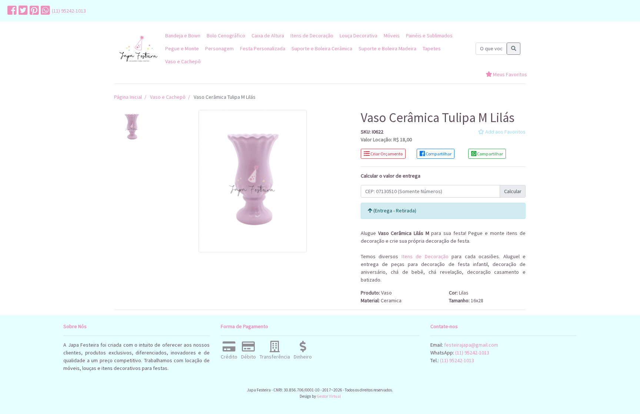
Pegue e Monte (182, 48)
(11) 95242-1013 (69, 10)
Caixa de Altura (267, 35)
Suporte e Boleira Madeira (387, 48)
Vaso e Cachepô (183, 61)
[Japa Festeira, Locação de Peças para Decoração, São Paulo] (138, 48)
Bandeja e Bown (182, 35)
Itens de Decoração (311, 35)
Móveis (392, 35)
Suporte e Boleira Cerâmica (321, 48)
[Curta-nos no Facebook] (11, 10)
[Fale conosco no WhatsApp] (44, 10)
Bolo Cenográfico (226, 35)
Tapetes (432, 48)
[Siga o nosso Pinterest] (33, 10)
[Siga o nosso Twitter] (22, 10)
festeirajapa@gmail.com (471, 344)
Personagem (219, 48)
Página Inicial (128, 97)
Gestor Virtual (329, 396)
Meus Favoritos (509, 74)
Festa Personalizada (262, 48)
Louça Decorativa (358, 35)
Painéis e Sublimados (429, 35)
